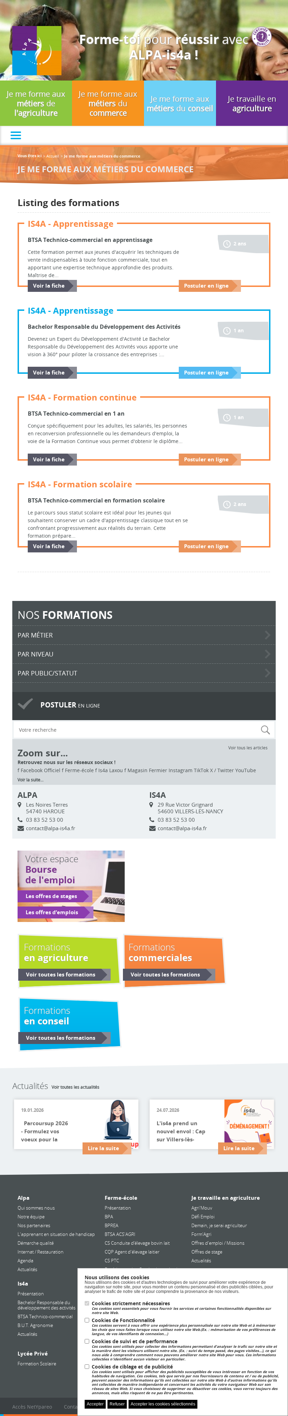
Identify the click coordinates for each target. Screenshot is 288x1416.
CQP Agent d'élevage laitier (132, 1252)
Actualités (27, 1269)
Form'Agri (201, 1234)
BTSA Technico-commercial (45, 1316)
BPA (109, 1216)
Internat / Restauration (41, 1252)
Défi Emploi (203, 1216)
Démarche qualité (36, 1243)
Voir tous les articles (248, 747)
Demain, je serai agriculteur (219, 1225)
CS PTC (112, 1260)
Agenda (25, 1260)
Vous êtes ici (29, 156)
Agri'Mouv (201, 1208)
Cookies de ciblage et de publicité (185, 1379)
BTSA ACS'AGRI (120, 1234)
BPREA (111, 1225)
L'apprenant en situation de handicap (56, 1234)
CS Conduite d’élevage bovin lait (137, 1243)
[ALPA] (36, 50)
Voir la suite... (31, 779)
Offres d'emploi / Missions (217, 1243)
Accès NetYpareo (32, 1406)
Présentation (31, 1293)
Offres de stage (206, 1252)
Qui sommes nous (36, 1208)
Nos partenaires (34, 1225)
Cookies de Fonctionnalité (183, 1327)
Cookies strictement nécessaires (181, 1308)
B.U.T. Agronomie (35, 1325)
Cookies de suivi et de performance (184, 1350)
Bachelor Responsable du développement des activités (47, 1305)
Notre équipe (31, 1216)
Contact (73, 1406)
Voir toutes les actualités (75, 1087)
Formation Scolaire (37, 1363)
